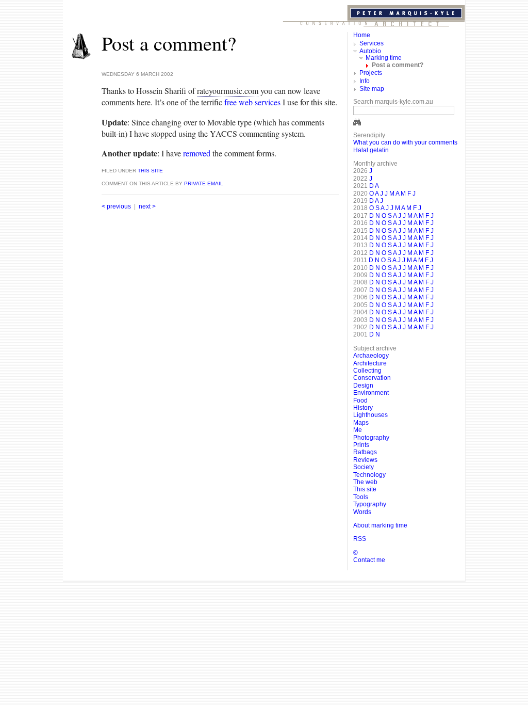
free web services (252, 102)
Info (364, 81)
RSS (359, 538)
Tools (360, 497)
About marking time (380, 525)
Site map (371, 88)
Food (360, 400)
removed (196, 153)
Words (362, 512)
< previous (116, 206)
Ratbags (365, 452)
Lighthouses (370, 415)
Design (363, 385)
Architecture (370, 363)
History (363, 407)
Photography (371, 437)
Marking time (384, 57)
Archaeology (371, 355)
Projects (370, 72)
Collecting (367, 370)
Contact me (369, 560)
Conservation (372, 377)
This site (149, 170)
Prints (361, 444)
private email (203, 183)
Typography (369, 504)
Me (357, 430)
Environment (371, 392)
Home (361, 35)
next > (147, 206)
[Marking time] (81, 57)
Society (363, 467)
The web (365, 482)
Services (371, 43)
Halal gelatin (371, 150)
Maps (361, 422)
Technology (369, 474)
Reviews (365, 459)
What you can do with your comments (405, 142)
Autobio (370, 51)
